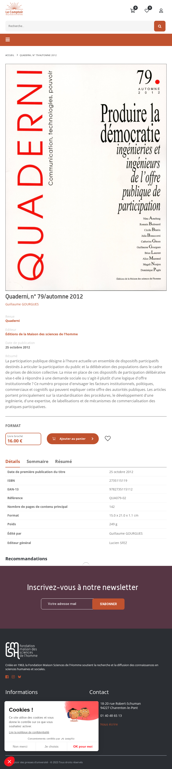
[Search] (160, 26)
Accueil (9, 55)
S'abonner (108, 604)
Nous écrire (109, 724)
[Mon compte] (161, 11)
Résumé (63, 461)
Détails (12, 461)
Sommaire (37, 461)
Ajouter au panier (72, 439)
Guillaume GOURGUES (22, 304)
